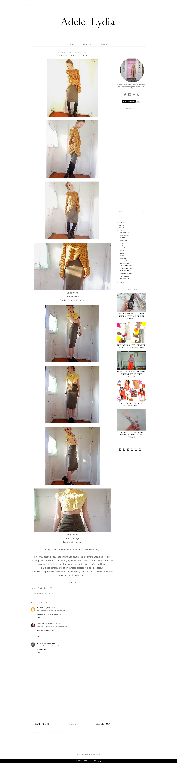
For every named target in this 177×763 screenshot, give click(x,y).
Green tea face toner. (126, 268)
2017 (120, 225)
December (123, 232)
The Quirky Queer (42, 649)
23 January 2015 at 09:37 (47, 608)
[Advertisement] (72, 705)
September (123, 240)
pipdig (99, 761)
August (122, 243)
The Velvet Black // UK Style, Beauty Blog (49, 614)
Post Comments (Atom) (54, 732)
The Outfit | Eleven (125, 263)
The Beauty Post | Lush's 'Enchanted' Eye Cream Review (131, 316)
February (123, 258)
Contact (103, 44)
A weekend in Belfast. (126, 273)
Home (72, 44)
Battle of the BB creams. (127, 271)
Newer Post (41, 724)
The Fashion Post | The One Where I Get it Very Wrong (131, 374)
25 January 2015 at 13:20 (47, 643)
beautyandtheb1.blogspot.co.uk (46, 630)
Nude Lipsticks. (124, 276)
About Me (87, 44)
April (121, 253)
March (122, 255)
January (122, 261)
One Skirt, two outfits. (126, 265)
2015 (120, 230)
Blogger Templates (85, 761)
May (121, 250)
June (121, 248)
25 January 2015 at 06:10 (53, 623)
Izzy (38, 643)
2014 (120, 282)
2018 (120, 222)
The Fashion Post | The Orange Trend (131, 404)
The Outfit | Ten (124, 278)
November (123, 235)
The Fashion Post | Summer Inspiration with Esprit (131, 346)
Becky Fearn (41, 623)
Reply (38, 617)
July (121, 245)
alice (38, 608)
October (122, 237)
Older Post (103, 724)
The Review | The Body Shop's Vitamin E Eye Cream (131, 434)
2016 (120, 227)
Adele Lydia (85, 754)
